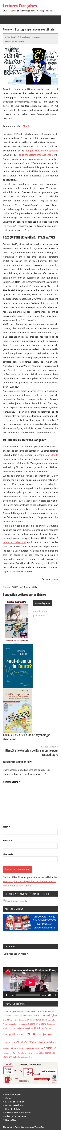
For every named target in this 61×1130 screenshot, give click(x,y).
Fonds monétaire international (34, 154)
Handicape (29, 1028)
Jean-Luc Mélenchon (14, 542)
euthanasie (40, 1019)
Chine (19, 1015)
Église (35, 1053)
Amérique (35, 1011)
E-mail (7, 840)
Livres (34, 1042)
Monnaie (6, 1048)
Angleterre (44, 1011)
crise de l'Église (49, 1015)
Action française (9, 1011)
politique (50, 1048)
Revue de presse (42, 603)
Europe (30, 1019)
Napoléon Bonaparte (25, 1048)
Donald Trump (9, 1020)
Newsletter (10, 1119)
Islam (22, 1034)
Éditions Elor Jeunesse (15, 1116)
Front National (9, 1024)
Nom (6, 826)
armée (51, 1011)
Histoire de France (42, 1028)
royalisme (13, 1053)
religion (6, 1053)
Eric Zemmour (21, 1020)
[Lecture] (6, 995)
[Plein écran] (54, 995)
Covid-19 (36, 1015)
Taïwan (30, 1053)
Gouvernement (21, 1024)
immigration (10, 1034)
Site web (8, 854)
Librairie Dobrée (12, 1109)
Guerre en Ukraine (37, 1023)
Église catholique (47, 1052)
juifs (50, 1034)
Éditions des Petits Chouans (18, 1112)
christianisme (27, 1015)
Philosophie (39, 1048)
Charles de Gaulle (10, 1015)
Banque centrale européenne (41, 150)
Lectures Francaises (31, 36)
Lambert (7, 1042)
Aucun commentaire (14, 40)
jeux (45, 1034)
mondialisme (50, 1042)
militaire (41, 1042)
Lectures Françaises (20, 6)
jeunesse (34, 1033)
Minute (6, 586)
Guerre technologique (17, 1028)
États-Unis (8, 1056)
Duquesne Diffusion (14, 1105)
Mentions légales (13, 1094)
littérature (21, 1041)
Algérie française (23, 1011)
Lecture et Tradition (14, 1101)
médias (13, 1048)
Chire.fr (8, 1098)
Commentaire (11, 781)
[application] (30, 982)
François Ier (51, 1020)
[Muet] (49, 995)
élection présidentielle (23, 1057)
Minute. (27, 126)
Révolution (22, 1053)
